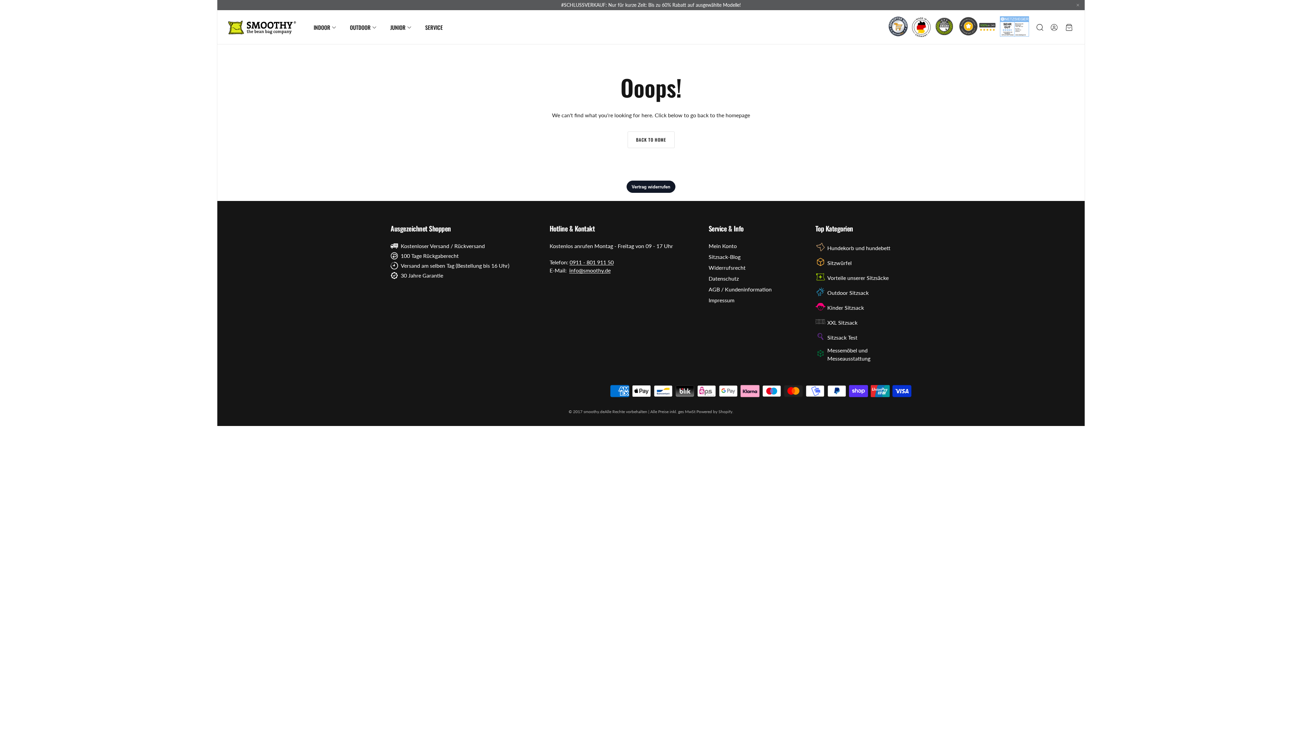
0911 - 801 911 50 (592, 262)
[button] (1039, 27)
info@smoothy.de (590, 270)
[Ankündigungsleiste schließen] (1078, 5)
